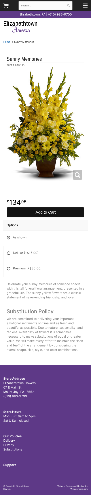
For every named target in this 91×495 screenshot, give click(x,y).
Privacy (8, 445)
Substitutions (12, 449)
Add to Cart (46, 212)
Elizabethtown (20, 26)
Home (6, 41)
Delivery (9, 440)
